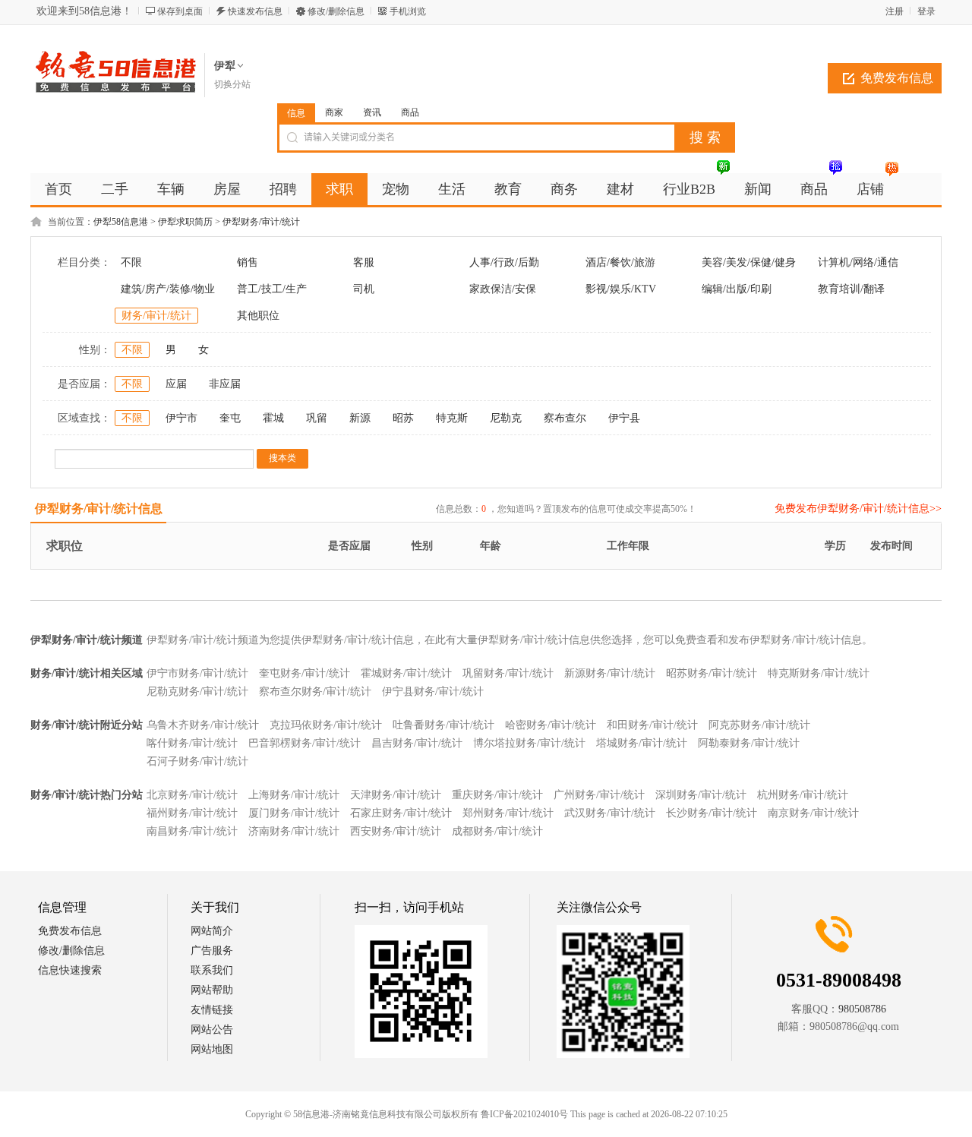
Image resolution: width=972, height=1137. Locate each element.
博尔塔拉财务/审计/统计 (529, 743)
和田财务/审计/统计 (652, 725)
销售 (247, 262)
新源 (360, 418)
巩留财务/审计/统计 (508, 673)
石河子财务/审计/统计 (197, 761)
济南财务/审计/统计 (293, 831)
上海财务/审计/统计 (293, 795)
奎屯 (230, 418)
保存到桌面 (180, 11)
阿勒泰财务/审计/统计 (749, 743)
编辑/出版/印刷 (737, 289)
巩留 (316, 418)
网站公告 (212, 1029)
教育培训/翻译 (851, 289)
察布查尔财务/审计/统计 (315, 691)
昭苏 (403, 418)
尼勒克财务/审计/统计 (197, 691)
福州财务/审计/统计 (192, 813)
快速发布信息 (255, 11)
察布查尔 (565, 418)
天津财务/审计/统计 (395, 795)
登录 (926, 11)
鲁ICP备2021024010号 (524, 1114)
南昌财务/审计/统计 (192, 831)
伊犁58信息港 (120, 221)
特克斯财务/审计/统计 (818, 673)
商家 (334, 112)
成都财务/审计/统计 (497, 831)
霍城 (273, 418)
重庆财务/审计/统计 (497, 795)
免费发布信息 (896, 77)
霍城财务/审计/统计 (406, 673)
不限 (131, 262)
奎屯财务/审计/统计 (304, 673)
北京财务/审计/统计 (192, 795)
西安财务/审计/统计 (395, 831)
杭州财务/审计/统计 (802, 795)
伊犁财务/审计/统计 (261, 221)
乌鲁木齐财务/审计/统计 (203, 725)
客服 (363, 262)
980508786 (862, 1009)
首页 (58, 189)
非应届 (225, 384)
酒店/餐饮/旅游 (620, 262)
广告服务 (212, 950)
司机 (363, 289)
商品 (410, 112)
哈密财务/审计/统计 (550, 725)
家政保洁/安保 (502, 289)
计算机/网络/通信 (858, 262)
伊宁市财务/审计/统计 (197, 673)
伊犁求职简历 (185, 221)
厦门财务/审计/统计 (293, 813)
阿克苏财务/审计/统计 (759, 725)
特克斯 (452, 418)
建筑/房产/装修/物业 (168, 289)
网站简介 (212, 930)
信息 (296, 113)
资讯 (372, 112)
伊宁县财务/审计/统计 (433, 691)
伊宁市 (181, 418)
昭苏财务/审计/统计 (711, 673)
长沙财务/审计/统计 (711, 813)
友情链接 (212, 1009)
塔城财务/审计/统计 (641, 743)
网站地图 (212, 1049)
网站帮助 (212, 990)
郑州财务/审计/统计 (508, 813)
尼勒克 (506, 418)
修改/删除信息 (336, 11)
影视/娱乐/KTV (620, 289)
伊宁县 (624, 418)
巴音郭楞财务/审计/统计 (304, 743)
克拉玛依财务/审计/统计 (326, 725)
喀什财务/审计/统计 (192, 743)
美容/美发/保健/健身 (749, 262)
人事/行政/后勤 (504, 262)
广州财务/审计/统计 (599, 795)
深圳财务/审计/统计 (700, 795)
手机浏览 (408, 11)
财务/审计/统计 (156, 315)
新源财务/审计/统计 (609, 673)
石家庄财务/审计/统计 (401, 813)
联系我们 (212, 970)
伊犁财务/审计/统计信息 (99, 508)
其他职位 (258, 315)
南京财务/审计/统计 (813, 813)
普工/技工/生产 (272, 289)
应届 (176, 384)
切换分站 (232, 84)
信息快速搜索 (70, 970)
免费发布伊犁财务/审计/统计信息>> (858, 508)
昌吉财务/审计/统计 (416, 743)
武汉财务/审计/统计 (609, 813)
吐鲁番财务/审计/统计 (443, 725)
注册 (894, 11)
